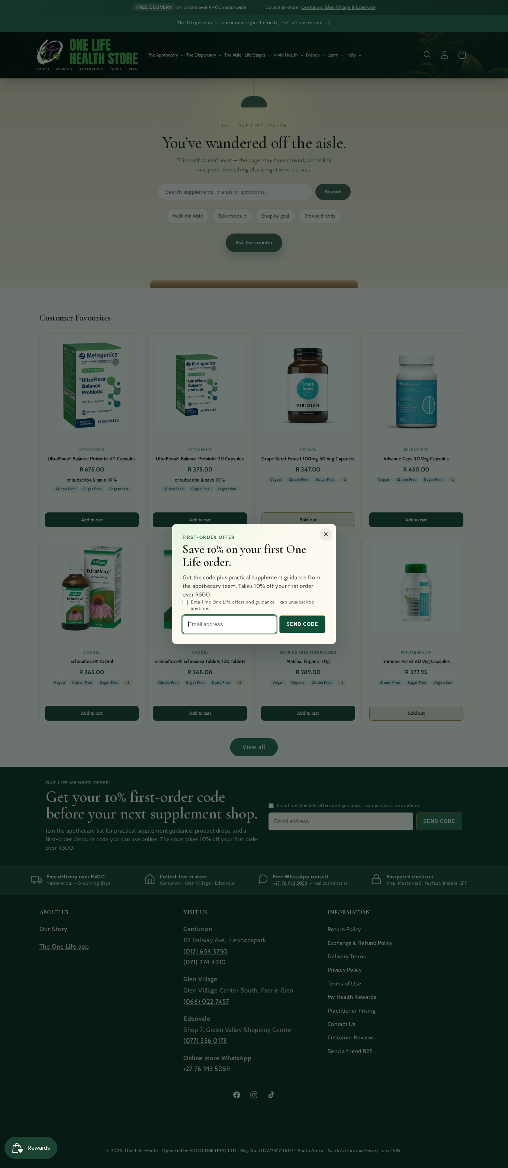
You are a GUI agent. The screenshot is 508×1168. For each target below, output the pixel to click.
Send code (302, 624)
